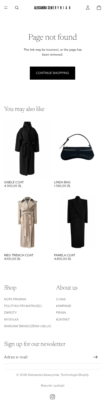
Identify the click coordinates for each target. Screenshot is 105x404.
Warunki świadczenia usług (27, 326)
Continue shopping (52, 73)
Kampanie (63, 306)
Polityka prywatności (23, 306)
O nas (60, 299)
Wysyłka (11, 319)
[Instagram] (52, 397)
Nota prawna (15, 299)
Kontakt (63, 319)
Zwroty (10, 313)
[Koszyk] (98, 7)
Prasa (61, 313)
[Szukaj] (16, 7)
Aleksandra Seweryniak (43, 375)
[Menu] (6, 8)
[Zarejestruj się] (95, 357)
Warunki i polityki (52, 386)
